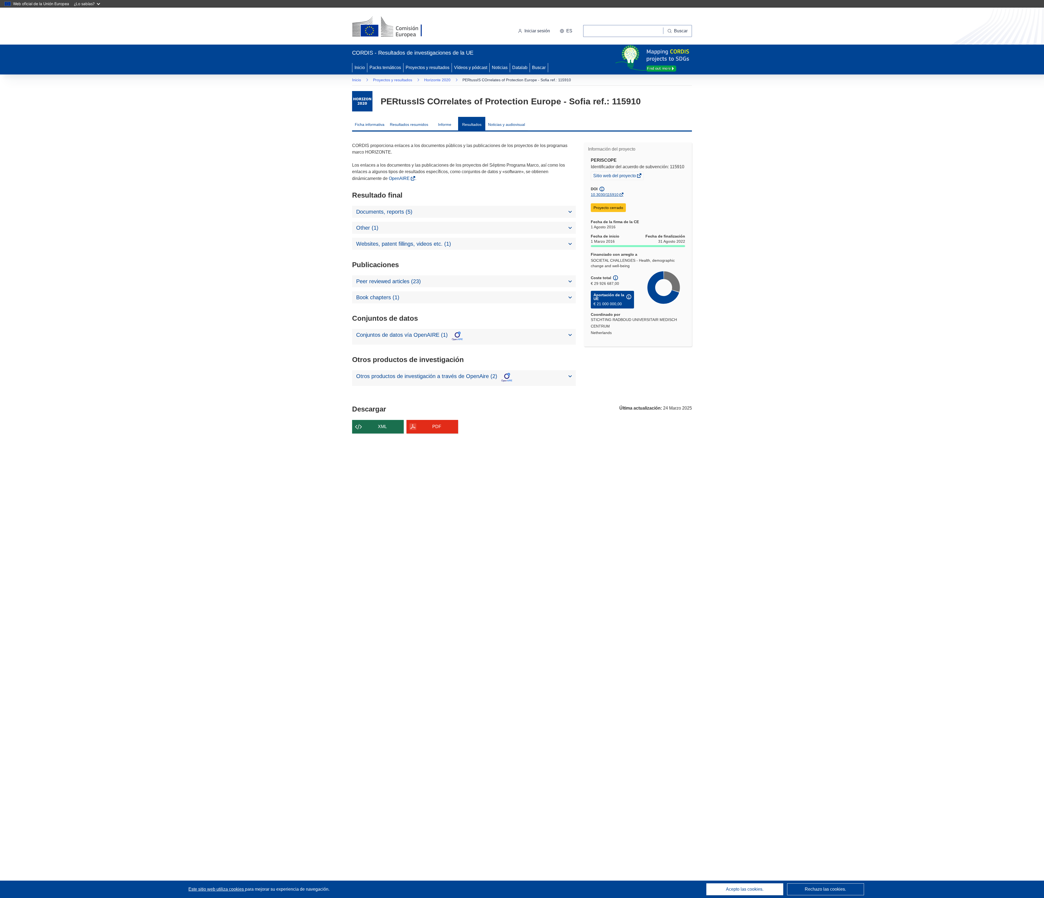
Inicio (360, 67)
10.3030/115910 (605, 194)
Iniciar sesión (537, 31)
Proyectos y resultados (427, 67)
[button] (566, 31)
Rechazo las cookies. (825, 889)
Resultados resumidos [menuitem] (409, 124)
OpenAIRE (400, 178)
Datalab (519, 67)
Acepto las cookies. (744, 889)
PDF (436, 426)
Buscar (539, 67)
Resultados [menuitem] (471, 124)
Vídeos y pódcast (470, 67)
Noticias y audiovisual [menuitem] (506, 124)
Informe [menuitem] (444, 124)
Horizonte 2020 (437, 80)
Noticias (500, 67)
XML (382, 426)
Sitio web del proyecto (615, 176)
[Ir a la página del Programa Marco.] (362, 101)
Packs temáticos (385, 67)
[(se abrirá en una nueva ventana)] (396, 27)
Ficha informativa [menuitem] (369, 124)
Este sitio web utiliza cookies (216, 889)
